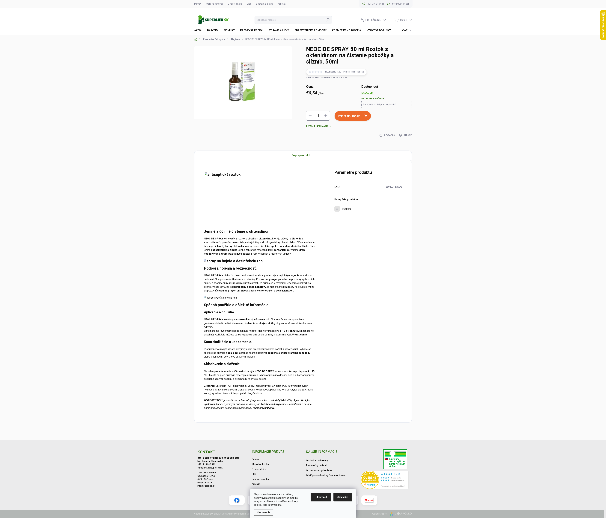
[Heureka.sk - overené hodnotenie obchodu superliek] (385, 480)
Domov (197, 4)
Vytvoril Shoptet (379, 513)
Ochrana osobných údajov (319, 470)
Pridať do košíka (349, 116)
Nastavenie (263, 512)
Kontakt (281, 4)
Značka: (326, 77)
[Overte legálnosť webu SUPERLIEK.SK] (395, 459)
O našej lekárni (235, 4)
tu (280, 504)
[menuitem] (199, 30)
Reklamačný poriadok (317, 465)
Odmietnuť (321, 497)
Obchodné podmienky (317, 460)
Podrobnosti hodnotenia (353, 72)
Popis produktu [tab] (301, 155)
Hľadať (327, 20)
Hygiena (346, 208)
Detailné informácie (317, 126)
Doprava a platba (264, 4)
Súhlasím (342, 497)
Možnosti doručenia (372, 98)
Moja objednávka (214, 4)
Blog (249, 4)
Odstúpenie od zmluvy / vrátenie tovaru (325, 475)
